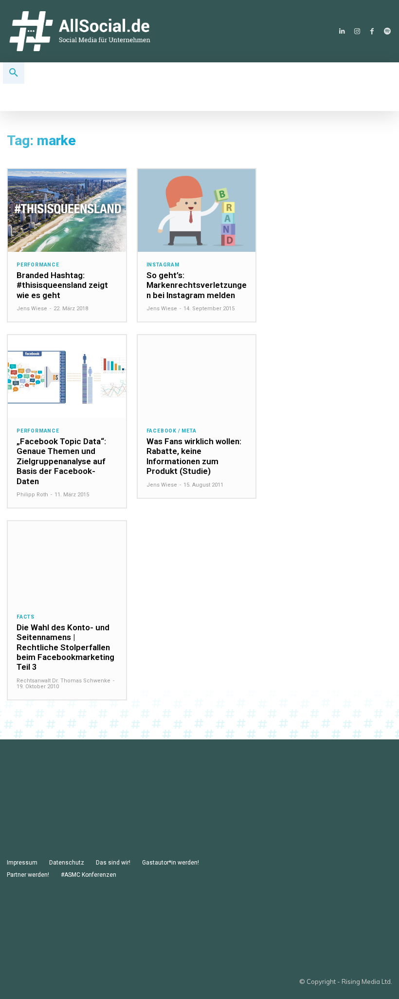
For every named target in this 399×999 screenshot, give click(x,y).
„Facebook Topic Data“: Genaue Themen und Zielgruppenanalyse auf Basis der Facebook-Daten (61, 461)
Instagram (163, 265)
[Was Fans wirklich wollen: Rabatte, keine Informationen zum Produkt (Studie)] (197, 376)
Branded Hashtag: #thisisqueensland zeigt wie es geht (62, 285)
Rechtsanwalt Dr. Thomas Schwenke (63, 681)
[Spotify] (387, 31)
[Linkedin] (342, 31)
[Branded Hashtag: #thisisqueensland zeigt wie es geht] (67, 210)
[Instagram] (357, 31)
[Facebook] (372, 31)
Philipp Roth (32, 494)
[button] (13, 73)
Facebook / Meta (171, 431)
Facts (26, 617)
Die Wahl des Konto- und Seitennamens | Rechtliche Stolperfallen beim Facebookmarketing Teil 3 (65, 647)
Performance (38, 265)
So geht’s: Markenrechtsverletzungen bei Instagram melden (196, 285)
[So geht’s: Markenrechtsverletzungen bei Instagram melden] (197, 210)
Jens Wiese (32, 308)
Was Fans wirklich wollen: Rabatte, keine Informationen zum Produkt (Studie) (193, 456)
